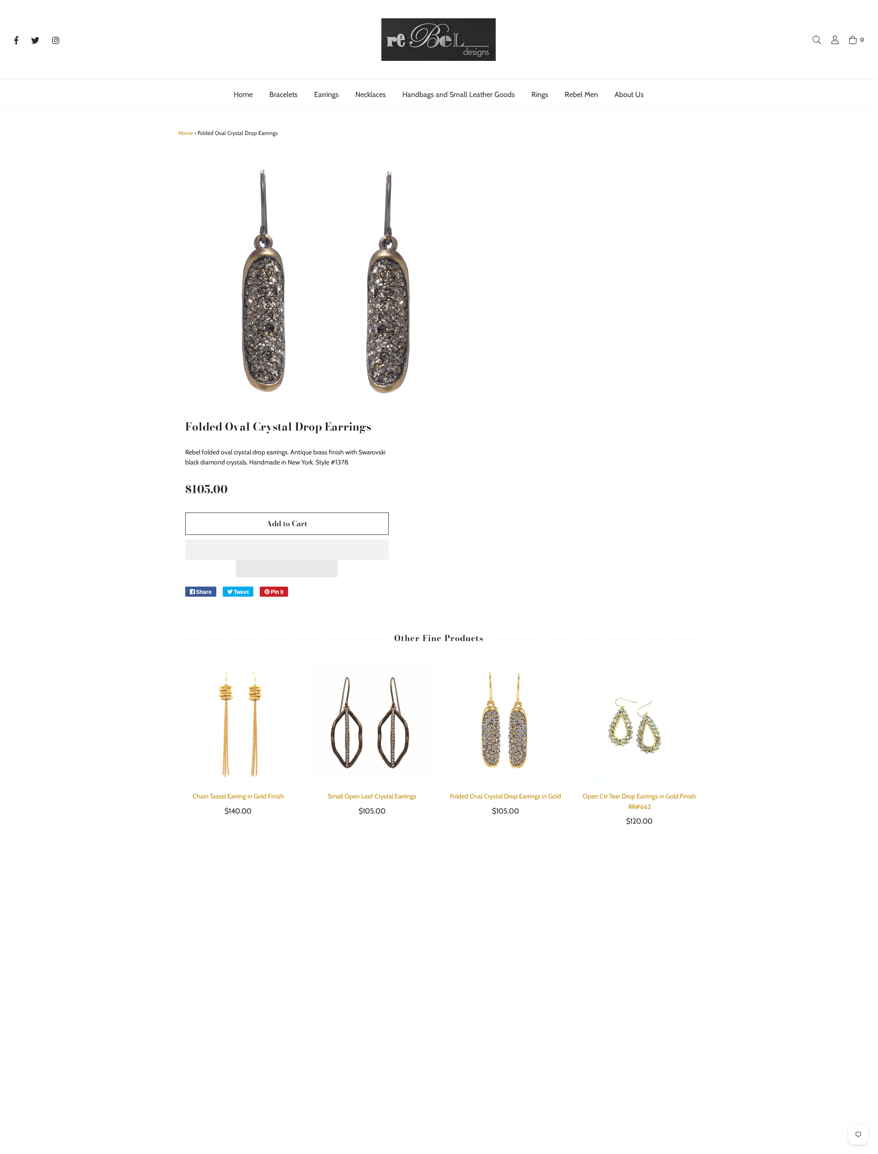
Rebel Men (581, 94)
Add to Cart (286, 523)
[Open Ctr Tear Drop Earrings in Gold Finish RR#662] (639, 722)
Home (243, 94)
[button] (287, 549)
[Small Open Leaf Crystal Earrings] (372, 722)
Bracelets (283, 94)
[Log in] (830, 40)
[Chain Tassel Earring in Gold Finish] (238, 722)
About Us (629, 94)
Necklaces (370, 94)
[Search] (812, 40)
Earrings (326, 94)
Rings (539, 94)
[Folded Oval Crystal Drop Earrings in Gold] (506, 722)
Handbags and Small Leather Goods (458, 94)
